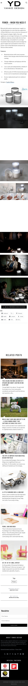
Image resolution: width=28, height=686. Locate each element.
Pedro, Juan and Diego (9, 526)
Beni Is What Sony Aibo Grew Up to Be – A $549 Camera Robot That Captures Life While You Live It (13, 421)
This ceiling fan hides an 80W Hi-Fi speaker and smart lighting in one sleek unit (13, 383)
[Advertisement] (14, 15)
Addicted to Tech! (14, 589)
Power (14, 581)
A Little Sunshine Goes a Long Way (13, 492)
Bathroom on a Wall (14, 596)
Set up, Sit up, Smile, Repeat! (11, 563)
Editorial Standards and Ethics (8, 649)
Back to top (13, 683)
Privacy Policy (18, 649)
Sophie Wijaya (10, 82)
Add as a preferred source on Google (15, 307)
